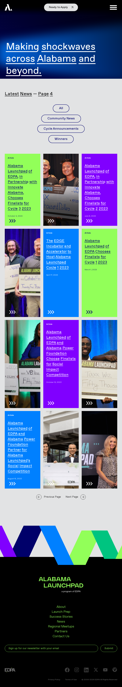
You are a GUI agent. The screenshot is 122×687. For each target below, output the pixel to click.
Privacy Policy (54, 679)
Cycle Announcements (61, 129)
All (61, 108)
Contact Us (61, 636)
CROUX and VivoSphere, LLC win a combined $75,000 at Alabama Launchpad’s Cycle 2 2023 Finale (61, 184)
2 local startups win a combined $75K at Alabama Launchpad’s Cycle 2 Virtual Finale (99, 436)
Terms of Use (71, 679)
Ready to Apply (58, 7)
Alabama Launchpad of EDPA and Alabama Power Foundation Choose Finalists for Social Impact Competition (61, 353)
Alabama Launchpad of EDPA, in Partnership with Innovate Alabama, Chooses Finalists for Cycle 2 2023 (99, 187)
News (61, 621)
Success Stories (61, 617)
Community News (61, 118)
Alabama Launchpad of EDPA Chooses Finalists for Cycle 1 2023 (98, 251)
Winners (61, 139)
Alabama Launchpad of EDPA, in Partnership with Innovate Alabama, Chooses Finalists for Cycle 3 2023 (22, 187)
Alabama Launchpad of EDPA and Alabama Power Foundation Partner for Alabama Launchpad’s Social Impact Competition (21, 447)
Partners (61, 631)
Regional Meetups (61, 626)
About (61, 607)
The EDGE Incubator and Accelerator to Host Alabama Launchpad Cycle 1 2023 (58, 254)
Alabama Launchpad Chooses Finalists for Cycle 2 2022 (57, 434)
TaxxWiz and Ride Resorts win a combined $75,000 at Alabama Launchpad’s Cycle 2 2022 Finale (98, 351)
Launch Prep (61, 612)
